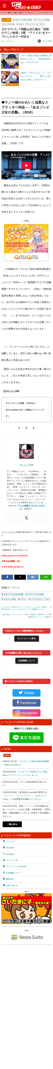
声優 (15, 12)
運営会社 (10, 879)
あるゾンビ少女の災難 (23, 20)
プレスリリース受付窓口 (16, 866)
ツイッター (10, 841)
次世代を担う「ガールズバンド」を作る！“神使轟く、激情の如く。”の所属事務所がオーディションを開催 (27, 615)
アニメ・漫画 (6, 12)
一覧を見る (12, 824)
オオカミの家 (9, 24)
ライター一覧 (12, 860)
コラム (21, 24)
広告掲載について (26, 660)
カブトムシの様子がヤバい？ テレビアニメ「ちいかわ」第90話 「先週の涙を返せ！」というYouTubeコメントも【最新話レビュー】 (26, 608)
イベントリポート (43, 12)
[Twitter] (26, 518)
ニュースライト (24, 796)
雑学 (20, 12)
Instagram (10, 854)
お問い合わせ (12, 885)
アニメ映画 (6, 19)
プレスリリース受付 (26, 638)
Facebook (10, 848)
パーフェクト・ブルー (37, 24)
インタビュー (30, 12)
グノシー (9, 796)
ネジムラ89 (47, 41)
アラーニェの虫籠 (42, 20)
